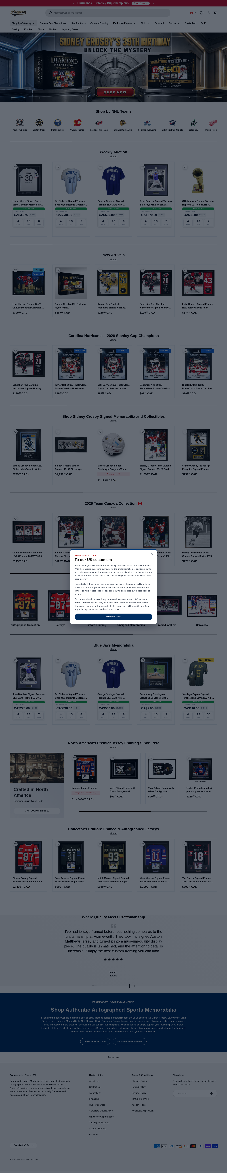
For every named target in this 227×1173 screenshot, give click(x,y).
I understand (113, 617)
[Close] (152, 554)
